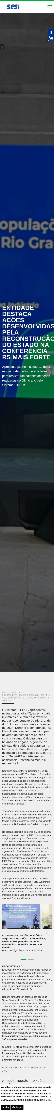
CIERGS (29, 1100)
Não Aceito (17, 1107)
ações (40, 1080)
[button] (7, 932)
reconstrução (16, 1080)
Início (5, 692)
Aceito (5, 1107)
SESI (36, 1100)
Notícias (15, 692)
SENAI (42, 1100)
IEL (49, 1100)
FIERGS (20, 1100)
